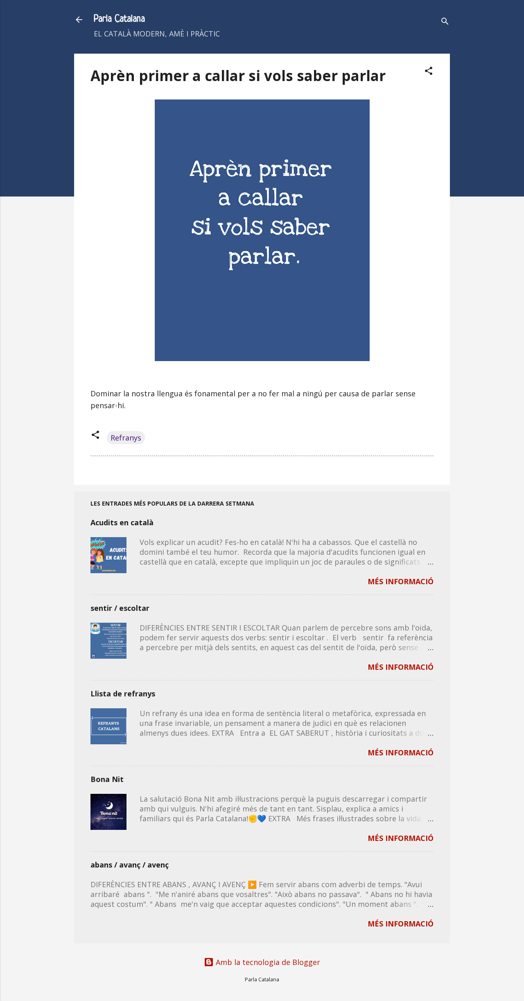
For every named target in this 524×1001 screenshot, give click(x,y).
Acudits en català (122, 522)
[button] (429, 72)
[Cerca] (445, 22)
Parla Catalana (119, 19)
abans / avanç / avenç (129, 865)
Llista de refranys (122, 693)
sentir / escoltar (119, 608)
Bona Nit (107, 779)
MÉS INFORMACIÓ (401, 581)
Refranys (126, 438)
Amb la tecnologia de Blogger (267, 962)
